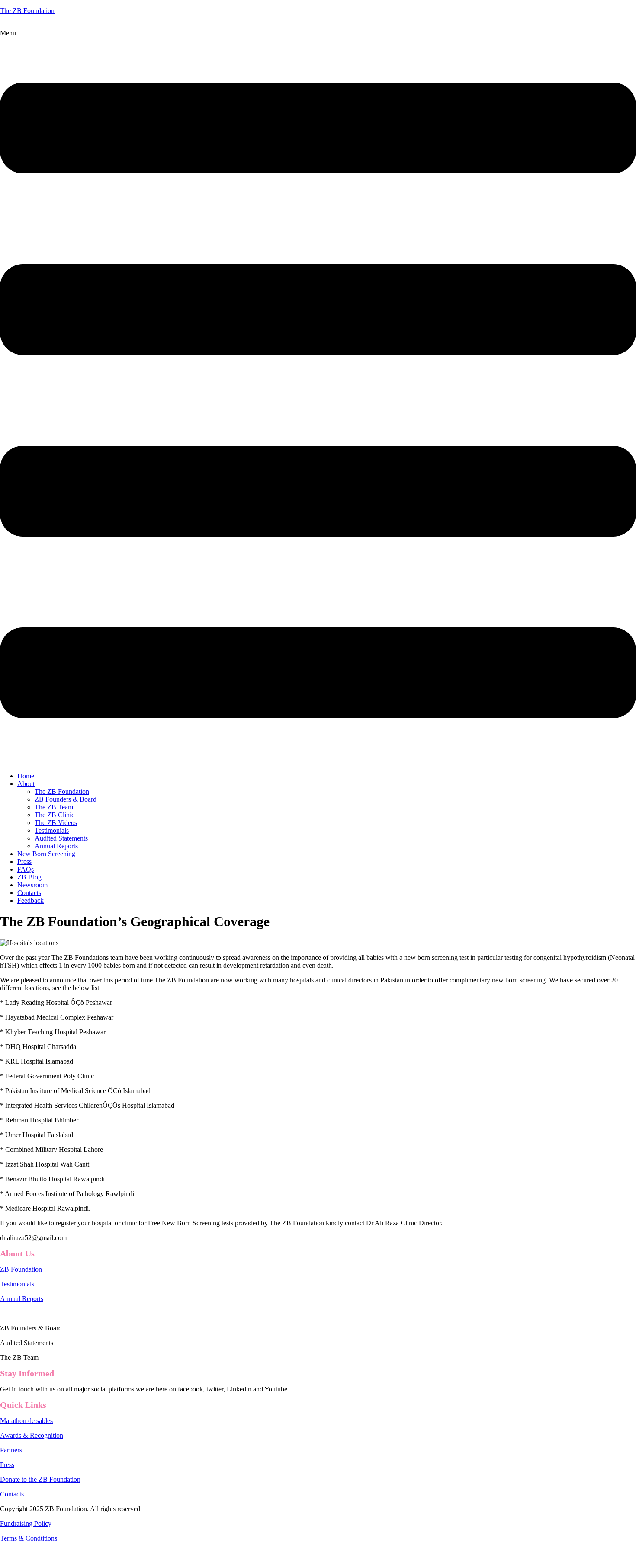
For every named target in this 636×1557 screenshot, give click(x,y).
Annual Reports (56, 846)
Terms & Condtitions (28, 1538)
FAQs (25, 869)
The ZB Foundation (27, 10)
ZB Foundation (21, 1269)
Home (25, 776)
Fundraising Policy (25, 1523)
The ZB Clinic (54, 814)
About (26, 783)
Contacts (29, 892)
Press (24, 861)
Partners (11, 1450)
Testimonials (52, 830)
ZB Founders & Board (65, 799)
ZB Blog (29, 877)
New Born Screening (46, 853)
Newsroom (32, 885)
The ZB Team (54, 807)
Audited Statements (61, 838)
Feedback (30, 900)
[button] (318, 397)
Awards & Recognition (31, 1435)
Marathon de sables (26, 1420)
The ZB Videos (56, 822)
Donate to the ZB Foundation (40, 1479)
